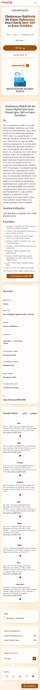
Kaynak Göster (18, 55)
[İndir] (34, 658)
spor (29, 213)
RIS (25, 413)
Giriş (35, 3)
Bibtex (34, 413)
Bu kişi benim (18, 341)
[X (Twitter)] (13, 676)
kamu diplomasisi (9, 213)
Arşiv (6, 614)
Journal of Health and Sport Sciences (20, 89)
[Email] (33, 676)
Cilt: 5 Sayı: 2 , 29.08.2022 (15, 618)
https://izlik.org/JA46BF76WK (14, 400)
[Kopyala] (20, 436)
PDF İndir (18, 48)
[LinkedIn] (20, 676)
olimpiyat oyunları (9, 216)
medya (34, 213)
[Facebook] (7, 676)
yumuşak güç (21, 213)
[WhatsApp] (26, 676)
